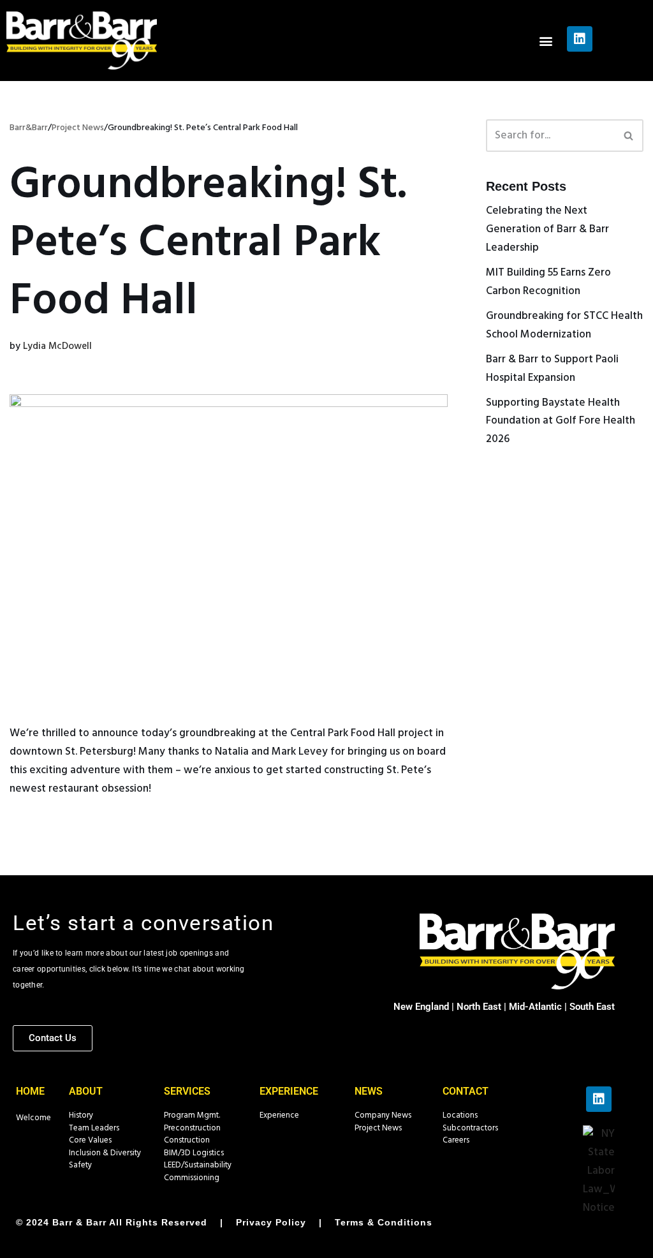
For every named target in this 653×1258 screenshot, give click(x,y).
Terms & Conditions (383, 1222)
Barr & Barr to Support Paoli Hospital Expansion (552, 369)
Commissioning (191, 1178)
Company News (383, 1115)
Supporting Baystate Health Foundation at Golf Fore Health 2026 (560, 421)
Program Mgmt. (192, 1115)
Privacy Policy (271, 1222)
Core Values (90, 1140)
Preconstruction (192, 1128)
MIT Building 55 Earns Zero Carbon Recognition (548, 282)
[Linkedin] (579, 39)
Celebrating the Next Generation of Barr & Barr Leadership (547, 229)
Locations (460, 1115)
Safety (80, 1165)
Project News (378, 1128)
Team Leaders (94, 1128)
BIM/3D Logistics (194, 1153)
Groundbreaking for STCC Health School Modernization (564, 325)
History (81, 1115)
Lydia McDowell (57, 346)
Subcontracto (467, 1128)
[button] (546, 40)
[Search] (629, 135)
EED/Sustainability (199, 1165)
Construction (187, 1140)
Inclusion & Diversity (105, 1153)
